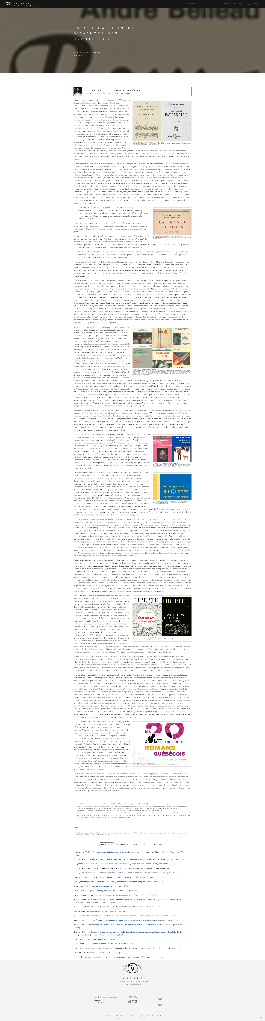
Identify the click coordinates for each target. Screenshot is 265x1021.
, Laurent (79, 895)
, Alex (77, 932)
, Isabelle (79, 886)
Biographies (122, 844)
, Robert (81, 877)
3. (74, 811)
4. (74, 813)
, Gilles (79, 911)
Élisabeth (109, 868)
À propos (191, 4)
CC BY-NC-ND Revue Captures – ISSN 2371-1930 (132, 1015)
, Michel (78, 859)
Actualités (237, 4)
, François (79, 939)
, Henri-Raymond (82, 873)
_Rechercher (255, 4)
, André (78, 852)
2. (74, 806)
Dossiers (213, 4)
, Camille (78, 957)
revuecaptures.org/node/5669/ (100, 834)
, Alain (77, 952)
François (90, 868)
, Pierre (78, 920)
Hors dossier (225, 4)
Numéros (203, 4)
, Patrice (79, 891)
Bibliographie (108, 844)
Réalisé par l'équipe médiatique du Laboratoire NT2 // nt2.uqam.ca (133, 1018)
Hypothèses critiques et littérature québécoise (112, 90)
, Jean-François (81, 882)
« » (116, 852)
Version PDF (159, 844)
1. (74, 804)
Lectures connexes (141, 844)
